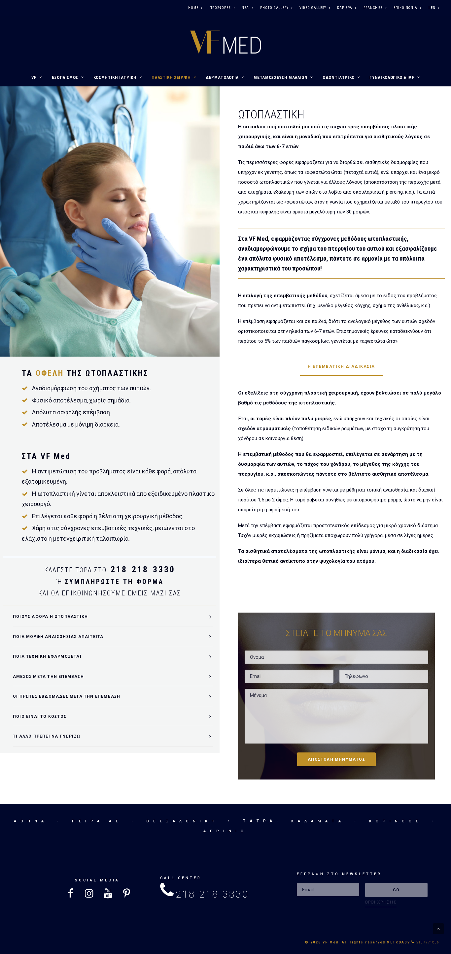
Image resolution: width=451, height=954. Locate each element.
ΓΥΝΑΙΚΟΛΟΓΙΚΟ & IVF (391, 77)
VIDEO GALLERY (312, 8)
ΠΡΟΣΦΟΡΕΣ (220, 8)
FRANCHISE (373, 8)
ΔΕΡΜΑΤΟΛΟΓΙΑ (222, 77)
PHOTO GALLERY (274, 8)
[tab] (113, 616)
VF (34, 77)
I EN (432, 8)
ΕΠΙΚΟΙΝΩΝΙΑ (405, 8)
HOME (193, 8)
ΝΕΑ (245, 8)
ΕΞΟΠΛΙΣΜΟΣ (65, 77)
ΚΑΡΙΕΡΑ (344, 8)
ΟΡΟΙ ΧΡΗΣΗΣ (381, 902)
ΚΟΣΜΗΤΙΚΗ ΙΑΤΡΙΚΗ (115, 77)
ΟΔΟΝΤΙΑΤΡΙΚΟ (339, 77)
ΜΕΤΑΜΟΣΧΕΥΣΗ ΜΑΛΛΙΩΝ (280, 77)
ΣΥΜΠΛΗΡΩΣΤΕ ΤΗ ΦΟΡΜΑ (114, 582)
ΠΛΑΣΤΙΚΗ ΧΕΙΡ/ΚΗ (171, 77)
